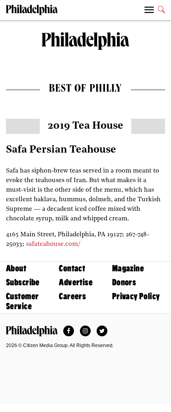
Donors (124, 282)
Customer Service (22, 301)
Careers (72, 296)
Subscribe (23, 282)
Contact (72, 268)
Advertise (76, 282)
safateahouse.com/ (53, 244)
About (16, 268)
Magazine (128, 268)
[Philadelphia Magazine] (32, 331)
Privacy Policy (136, 296)
